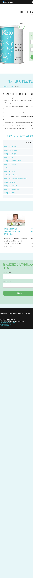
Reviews (28, 313)
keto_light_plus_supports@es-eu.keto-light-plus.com (12, 321)
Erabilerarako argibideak (16, 313)
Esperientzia (3, 313)
